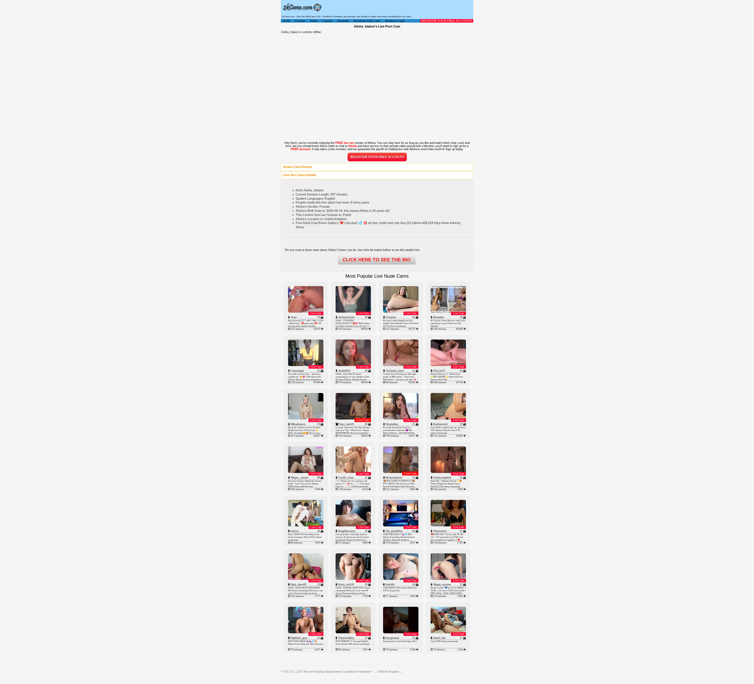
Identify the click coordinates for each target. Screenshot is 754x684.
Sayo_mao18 (346, 424)
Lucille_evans (346, 477)
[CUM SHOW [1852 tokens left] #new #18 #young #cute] (400, 578)
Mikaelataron (297, 424)
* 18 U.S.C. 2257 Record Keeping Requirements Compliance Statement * (327, 671)
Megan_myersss (442, 584)
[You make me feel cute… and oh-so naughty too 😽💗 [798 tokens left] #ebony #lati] (305, 365)
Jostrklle (390, 584)
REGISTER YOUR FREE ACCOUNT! (446, 20)
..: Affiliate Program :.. (388, 671)
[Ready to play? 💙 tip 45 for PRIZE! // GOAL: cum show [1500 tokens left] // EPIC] (448, 578)
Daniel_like (439, 637)
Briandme (438, 317)
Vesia (293, 317)
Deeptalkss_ (392, 424)
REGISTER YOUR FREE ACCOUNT (377, 157)
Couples (327, 20)
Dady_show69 (298, 584)
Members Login (395, 20)
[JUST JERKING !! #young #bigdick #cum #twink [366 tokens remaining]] (353, 632)
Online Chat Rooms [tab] (297, 167)
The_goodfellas (394, 531)
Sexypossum (392, 637)
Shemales (343, 20)
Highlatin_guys (298, 637)
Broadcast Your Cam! (367, 20)
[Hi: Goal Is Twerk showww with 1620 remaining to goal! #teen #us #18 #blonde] (448, 311)
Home (286, 20)
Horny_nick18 (345, 584)
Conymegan (297, 370)
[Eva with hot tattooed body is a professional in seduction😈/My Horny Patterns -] (400, 418)
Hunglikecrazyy (346, 531)
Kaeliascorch (440, 424)
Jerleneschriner (346, 317)
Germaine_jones (394, 370)
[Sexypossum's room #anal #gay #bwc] (400, 632)
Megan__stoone (299, 477)
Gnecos (294, 531)
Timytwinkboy (345, 637)
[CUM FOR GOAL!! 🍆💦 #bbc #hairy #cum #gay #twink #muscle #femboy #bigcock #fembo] (400, 525)
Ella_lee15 (439, 370)
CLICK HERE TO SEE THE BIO (377, 259)
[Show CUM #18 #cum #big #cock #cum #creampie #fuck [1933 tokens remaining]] (305, 525)
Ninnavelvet (440, 531)
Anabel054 (344, 370)
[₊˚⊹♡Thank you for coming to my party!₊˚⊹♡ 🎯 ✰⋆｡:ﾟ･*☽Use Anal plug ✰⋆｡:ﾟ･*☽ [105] (353, 472)
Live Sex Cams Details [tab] (299, 175)
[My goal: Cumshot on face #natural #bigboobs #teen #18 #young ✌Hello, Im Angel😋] (305, 418)
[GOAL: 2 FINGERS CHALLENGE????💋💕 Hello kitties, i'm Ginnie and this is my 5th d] (353, 311)
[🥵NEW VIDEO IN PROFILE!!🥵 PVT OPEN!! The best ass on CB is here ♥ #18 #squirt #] (400, 472)
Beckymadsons (393, 477)
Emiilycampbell (442, 477)
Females (300, 20)
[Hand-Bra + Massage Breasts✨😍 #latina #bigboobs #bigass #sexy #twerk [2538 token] (448, 472)
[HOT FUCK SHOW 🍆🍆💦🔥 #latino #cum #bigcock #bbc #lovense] (305, 632)
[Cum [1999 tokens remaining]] (448, 632)
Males (314, 20)
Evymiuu (390, 317)
